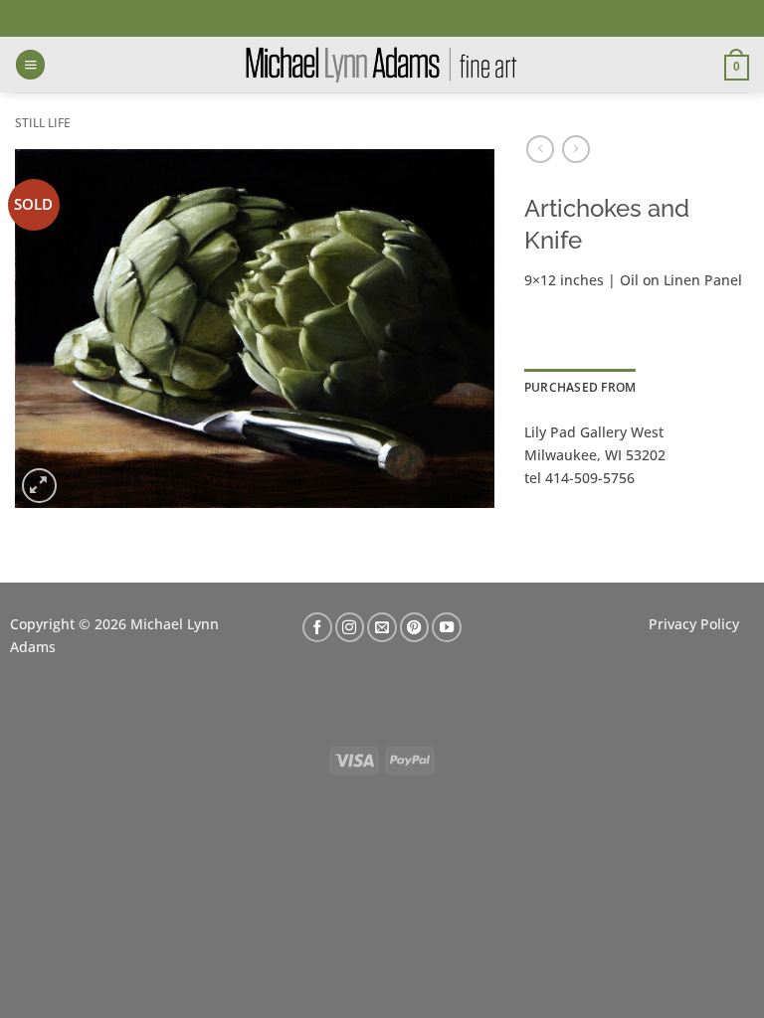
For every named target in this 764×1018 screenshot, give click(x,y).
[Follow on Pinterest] (415, 627)
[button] (30, 65)
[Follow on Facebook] (317, 627)
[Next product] (540, 149)
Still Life (43, 122)
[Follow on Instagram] (350, 627)
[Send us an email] (382, 627)
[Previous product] (576, 149)
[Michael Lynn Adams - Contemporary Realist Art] (382, 65)
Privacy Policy (694, 623)
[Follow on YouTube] (447, 627)
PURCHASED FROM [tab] (580, 387)
